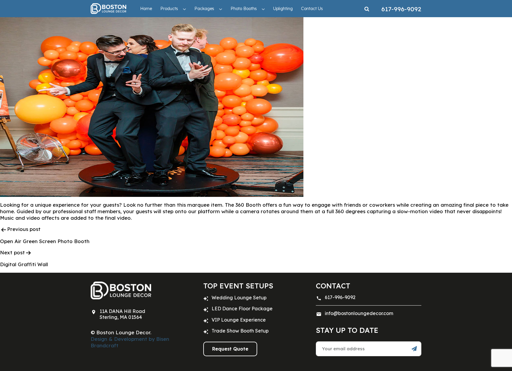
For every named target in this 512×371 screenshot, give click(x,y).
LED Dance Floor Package (242, 308)
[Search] (366, 8)
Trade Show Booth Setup (240, 331)
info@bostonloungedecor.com (359, 313)
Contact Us (312, 8)
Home (146, 8)
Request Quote (230, 349)
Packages (204, 8)
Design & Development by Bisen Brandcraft (130, 342)
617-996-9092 (340, 297)
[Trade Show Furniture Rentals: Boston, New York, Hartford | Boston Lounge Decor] (108, 8)
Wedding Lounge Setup (239, 298)
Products (169, 8)
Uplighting (283, 8)
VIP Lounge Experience (239, 320)
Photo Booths (244, 8)
